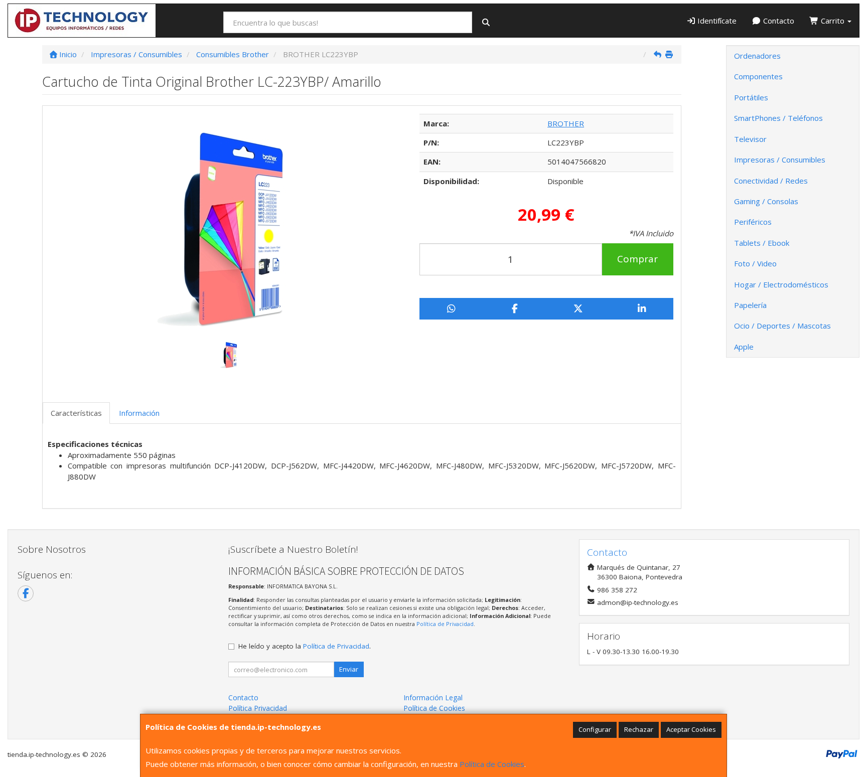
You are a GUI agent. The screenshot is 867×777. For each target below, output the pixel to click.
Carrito (832, 21)
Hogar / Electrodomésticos (781, 284)
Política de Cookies (492, 764)
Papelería (750, 305)
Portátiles (751, 97)
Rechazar (638, 729)
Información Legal (433, 697)
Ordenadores (757, 56)
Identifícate (716, 21)
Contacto (777, 21)
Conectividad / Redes (771, 181)
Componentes (758, 76)
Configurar (595, 729)
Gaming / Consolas (766, 201)
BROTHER (565, 123)
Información (139, 413)
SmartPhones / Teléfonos (778, 118)
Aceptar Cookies (691, 729)
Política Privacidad (257, 708)
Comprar (637, 258)
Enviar (348, 669)
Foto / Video (755, 263)
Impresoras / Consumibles (779, 159)
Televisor (750, 139)
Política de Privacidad (445, 624)
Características (76, 413)
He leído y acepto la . (304, 646)
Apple (744, 347)
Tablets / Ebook (761, 243)
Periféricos (753, 222)
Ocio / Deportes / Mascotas (782, 326)
